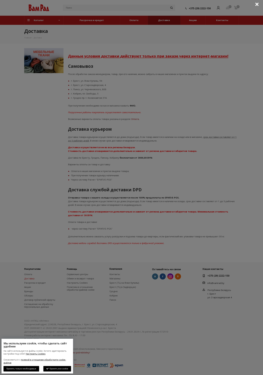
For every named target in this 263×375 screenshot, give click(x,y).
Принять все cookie (58, 368)
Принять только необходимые (21, 368)
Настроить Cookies (36, 353)
